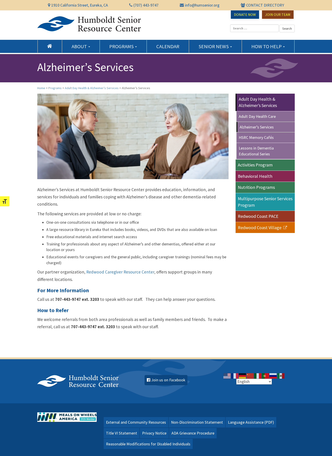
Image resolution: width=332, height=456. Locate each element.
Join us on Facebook (168, 380)
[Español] (281, 375)
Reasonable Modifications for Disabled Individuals (148, 443)
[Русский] (273, 375)
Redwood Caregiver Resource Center (120, 272)
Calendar (167, 46)
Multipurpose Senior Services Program (265, 202)
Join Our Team (277, 14)
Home (50, 46)
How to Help (267, 46)
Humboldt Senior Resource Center (89, 24)
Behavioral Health (255, 176)
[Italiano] (258, 375)
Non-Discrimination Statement (197, 422)
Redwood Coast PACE (258, 216)
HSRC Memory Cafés (256, 137)
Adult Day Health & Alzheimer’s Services (258, 102)
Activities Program (255, 165)
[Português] (265, 375)
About (80, 46)
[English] (227, 375)
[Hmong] (250, 375)
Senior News (214, 46)
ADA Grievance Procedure (192, 433)
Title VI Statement (121, 433)
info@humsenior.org (202, 5)
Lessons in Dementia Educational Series (256, 151)
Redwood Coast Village (260, 227)
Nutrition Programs (256, 187)
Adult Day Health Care (257, 116)
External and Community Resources (136, 422)
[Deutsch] (242, 375)
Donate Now (245, 14)
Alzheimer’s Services (257, 127)
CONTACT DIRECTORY (265, 5)
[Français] (235, 375)
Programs (122, 46)
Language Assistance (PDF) (251, 422)
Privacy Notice (154, 433)
